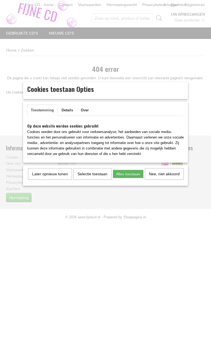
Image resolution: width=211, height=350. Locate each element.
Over (85, 110)
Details (67, 110)
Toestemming (42, 110)
